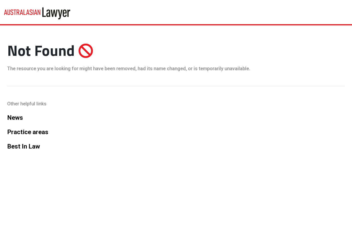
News (15, 117)
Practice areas (27, 132)
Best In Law (23, 146)
